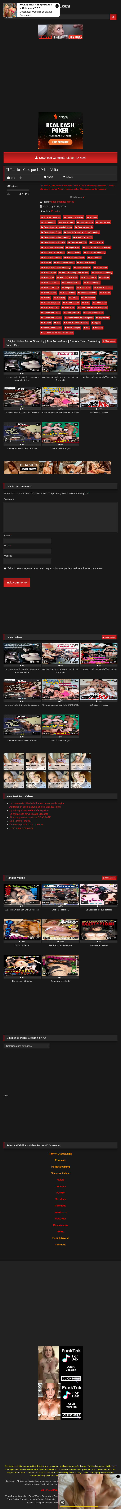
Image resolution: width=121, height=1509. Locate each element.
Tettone (75, 297)
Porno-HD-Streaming (68, 277)
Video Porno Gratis (52, 313)
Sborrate (105, 277)
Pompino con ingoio (65, 262)
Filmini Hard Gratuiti (75, 257)
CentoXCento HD (85, 227)
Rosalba (55, 211)
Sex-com (106, 292)
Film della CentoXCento (54, 252)
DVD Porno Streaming (53, 247)
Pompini (47, 262)
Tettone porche (72, 302)
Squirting (99, 328)
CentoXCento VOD (84, 237)
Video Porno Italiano (52, 318)
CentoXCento (104, 222)
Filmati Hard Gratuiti (52, 257)
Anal (58, 323)
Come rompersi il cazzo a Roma (26, 824)
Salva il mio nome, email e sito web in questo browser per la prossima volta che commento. (54, 568)
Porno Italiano (50, 272)
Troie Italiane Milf (51, 307)
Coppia (97, 323)
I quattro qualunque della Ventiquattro (29, 810)
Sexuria (47, 297)
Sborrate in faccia (72, 282)
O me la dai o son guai (21, 828)
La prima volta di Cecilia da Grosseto (28, 814)
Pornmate (60, 1160)
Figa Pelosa (74, 247)
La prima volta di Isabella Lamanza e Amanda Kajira (36, 803)
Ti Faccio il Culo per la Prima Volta (58, 333)
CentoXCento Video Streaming (57, 237)
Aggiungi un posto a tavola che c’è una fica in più (35, 807)
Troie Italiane (101, 302)
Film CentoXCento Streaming (97, 247)
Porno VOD (49, 277)
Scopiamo (69, 287)
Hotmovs (60, 1186)
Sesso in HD (85, 287)
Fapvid (60, 1179)
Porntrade (60, 1205)
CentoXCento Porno (52, 232)
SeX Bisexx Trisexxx (20, 821)
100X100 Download (52, 217)
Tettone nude (89, 297)
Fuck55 (60, 1192)
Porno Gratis (102, 267)
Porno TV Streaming (103, 272)
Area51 (60, 1231)
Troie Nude (69, 307)
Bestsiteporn (60, 1225)
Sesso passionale (88, 292)
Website (8, 556)
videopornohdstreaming (61, 202)
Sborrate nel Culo (51, 287)
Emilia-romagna (73, 328)
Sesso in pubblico (104, 287)
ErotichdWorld (60, 1238)
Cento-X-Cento (86, 222)
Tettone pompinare (52, 302)
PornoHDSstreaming (60, 1153)
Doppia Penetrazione (52, 328)
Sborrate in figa (92, 282)
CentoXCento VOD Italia (54, 242)
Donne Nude (98, 242)
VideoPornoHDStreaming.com (39, 6)
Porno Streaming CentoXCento (75, 272)
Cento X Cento (67, 222)
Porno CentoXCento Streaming (57, 267)
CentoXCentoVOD (78, 242)
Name (7, 535)
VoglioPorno (104, 318)
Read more (76, 197)
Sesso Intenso (50, 292)
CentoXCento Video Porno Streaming (83, 232)
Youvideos (61, 1212)
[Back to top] (112, 1500)
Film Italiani (75, 252)
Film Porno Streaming (95, 252)
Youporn (47, 323)
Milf (87, 328)
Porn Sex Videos (87, 262)
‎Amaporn (93, 217)
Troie (87, 302)
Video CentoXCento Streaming (93, 307)
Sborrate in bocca (51, 282)
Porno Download (83, 267)
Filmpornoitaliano (60, 1173)
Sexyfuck (60, 1199)
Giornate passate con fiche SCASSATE (30, 817)
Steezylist (60, 1218)
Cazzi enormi (49, 222)
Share (69, 177)
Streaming (61, 297)
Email (7, 545)
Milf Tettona (95, 257)
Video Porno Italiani (94, 313)
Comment (9, 499)
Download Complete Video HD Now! (62, 157)
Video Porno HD (73, 313)
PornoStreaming (60, 1166)
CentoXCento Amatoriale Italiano (58, 227)
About (49, 177)
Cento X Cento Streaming (77, 323)
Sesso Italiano (69, 292)
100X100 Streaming (75, 217)
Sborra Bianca (90, 277)
